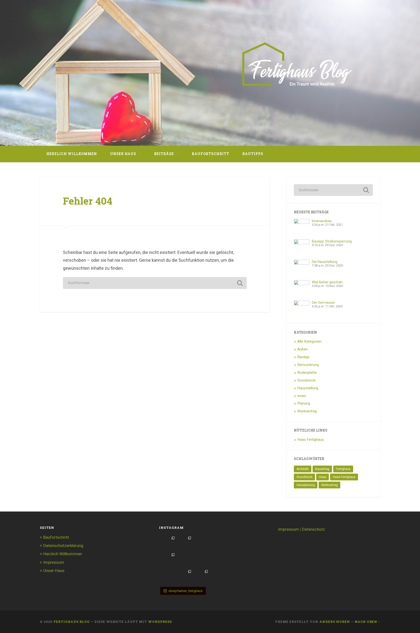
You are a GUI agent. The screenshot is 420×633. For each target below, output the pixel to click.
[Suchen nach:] (155, 283)
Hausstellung (307, 388)
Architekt (303, 469)
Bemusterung (308, 365)
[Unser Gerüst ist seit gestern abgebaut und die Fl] (201, 577)
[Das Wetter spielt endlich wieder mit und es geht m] (168, 543)
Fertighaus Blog (71, 622)
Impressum (53, 562)
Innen (301, 396)
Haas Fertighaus (310, 439)
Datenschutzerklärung (63, 545)
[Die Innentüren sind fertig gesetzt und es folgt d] (184, 577)
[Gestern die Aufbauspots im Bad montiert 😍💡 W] (201, 543)
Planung (303, 403)
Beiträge (164, 154)
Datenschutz (313, 529)
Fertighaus (343, 469)
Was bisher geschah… (328, 282)
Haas (322, 477)
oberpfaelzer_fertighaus (185, 591)
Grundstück (306, 380)
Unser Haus (123, 154)
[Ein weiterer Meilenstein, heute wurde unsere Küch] (184, 560)
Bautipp (303, 357)
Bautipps (252, 154)
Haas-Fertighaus (344, 477)
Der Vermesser (323, 302)
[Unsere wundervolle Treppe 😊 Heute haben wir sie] (168, 560)
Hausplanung (306, 485)
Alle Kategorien (309, 341)
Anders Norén (334, 622)
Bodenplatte (307, 372)
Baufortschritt (210, 154)
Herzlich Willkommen (71, 154)
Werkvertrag (307, 411)
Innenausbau (322, 221)
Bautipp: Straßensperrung (332, 241)
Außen (302, 349)
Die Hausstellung (324, 262)
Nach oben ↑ (367, 622)
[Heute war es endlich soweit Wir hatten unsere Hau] (168, 577)
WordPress (160, 622)
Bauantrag (322, 469)
